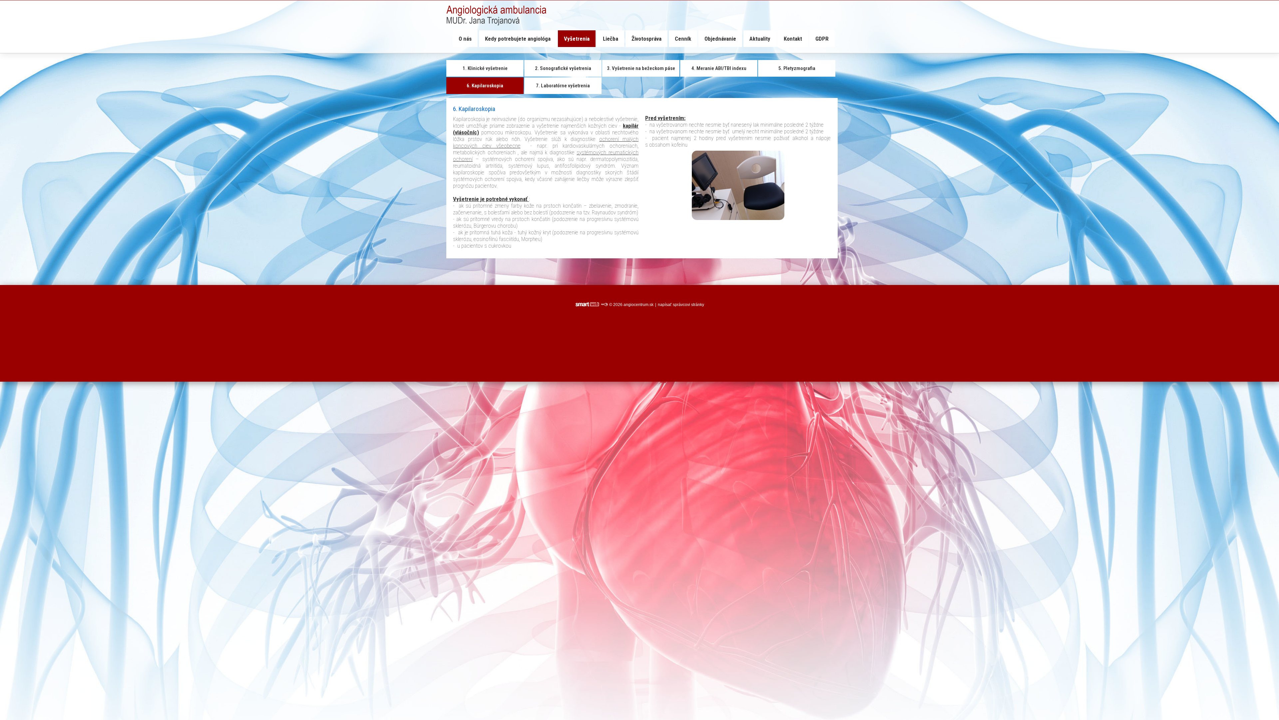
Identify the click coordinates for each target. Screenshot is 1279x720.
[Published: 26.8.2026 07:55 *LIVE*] (604, 304)
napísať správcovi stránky (681, 304)
